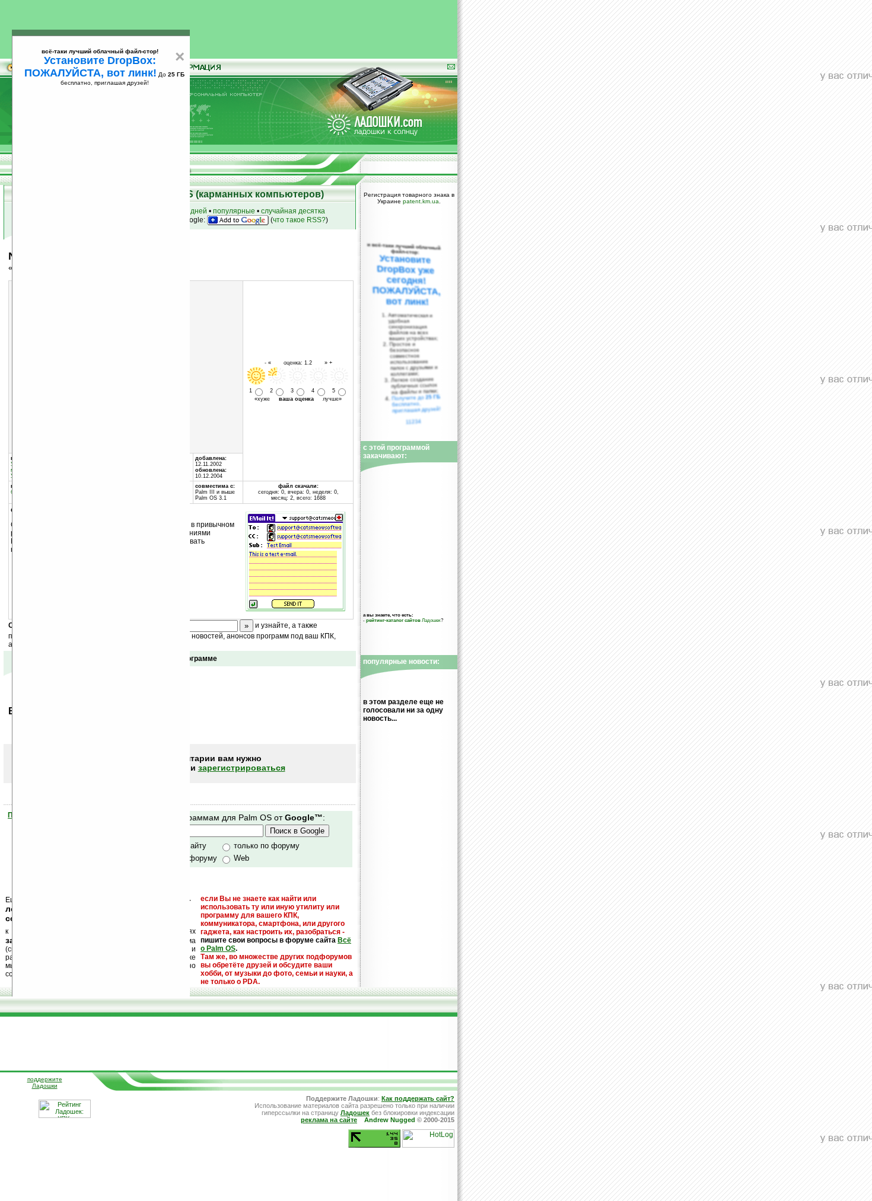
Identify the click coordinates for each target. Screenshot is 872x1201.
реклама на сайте (329, 1119)
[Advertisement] (229, 26)
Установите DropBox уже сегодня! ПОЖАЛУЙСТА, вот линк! (406, 280)
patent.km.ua (421, 201)
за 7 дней (191, 211)
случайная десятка (293, 211)
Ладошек (403, 620)
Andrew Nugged (389, 1119)
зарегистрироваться (241, 767)
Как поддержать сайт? (417, 1098)
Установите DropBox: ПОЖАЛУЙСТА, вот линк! (90, 67)
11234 (414, 421)
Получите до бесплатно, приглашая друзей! (416, 404)
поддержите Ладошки (44, 1082)
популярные (234, 211)
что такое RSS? (299, 220)
